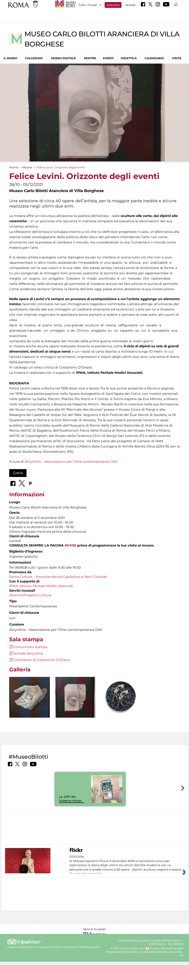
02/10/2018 (125, 865)
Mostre (90, 58)
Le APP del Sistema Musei (70, 798)
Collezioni (34, 58)
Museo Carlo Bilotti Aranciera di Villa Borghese (68, 947)
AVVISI (70, 545)
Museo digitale (63, 58)
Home (13, 167)
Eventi (108, 58)
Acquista (113, 5)
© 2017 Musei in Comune (126, 948)
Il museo (10, 58)
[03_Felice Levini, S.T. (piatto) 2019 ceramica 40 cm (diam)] (120, 697)
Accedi (130, 5)
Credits (133, 951)
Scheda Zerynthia (28, 653)
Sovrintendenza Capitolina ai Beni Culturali (71, 577)
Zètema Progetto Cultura (30, 595)
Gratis (18, 473)
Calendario (154, 58)
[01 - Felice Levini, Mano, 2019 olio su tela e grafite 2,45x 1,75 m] (29, 703)
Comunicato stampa (30, 647)
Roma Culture (20, 577)
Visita (176, 58)
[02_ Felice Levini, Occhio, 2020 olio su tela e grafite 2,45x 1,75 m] (75, 704)
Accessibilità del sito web (157, 951)
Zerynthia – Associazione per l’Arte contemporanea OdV (71, 461)
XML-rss (179, 953)
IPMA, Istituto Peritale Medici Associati (41, 586)
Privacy (154, 948)
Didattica (129, 58)
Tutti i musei (87, 5)
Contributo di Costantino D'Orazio (41, 660)
